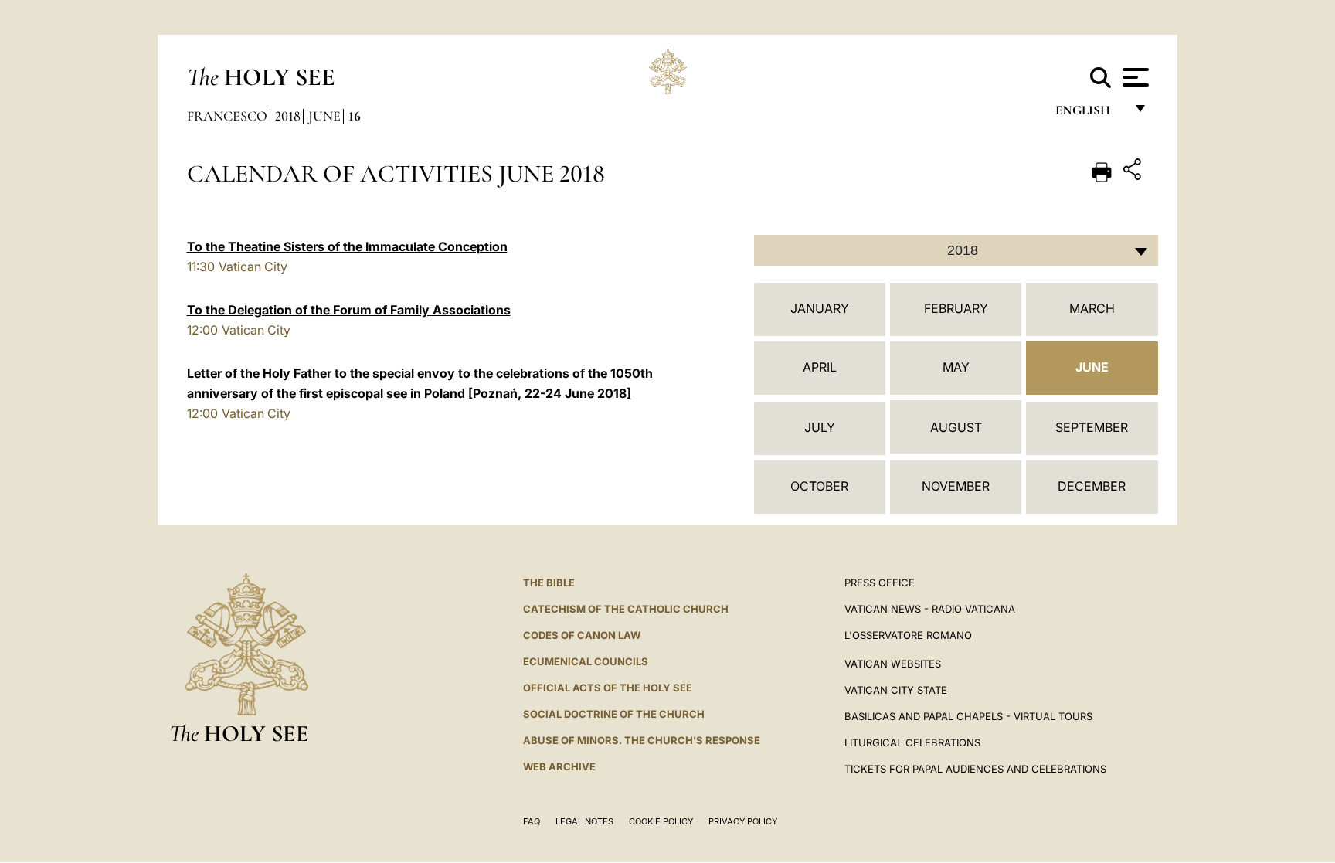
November (956, 486)
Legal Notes (584, 821)
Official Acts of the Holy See (607, 687)
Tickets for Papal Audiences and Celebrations (975, 769)
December (1092, 486)
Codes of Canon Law (581, 635)
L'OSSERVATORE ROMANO (908, 635)
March (1092, 308)
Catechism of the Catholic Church (626, 609)
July (819, 427)
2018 (288, 115)
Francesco (227, 115)
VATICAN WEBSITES (892, 663)
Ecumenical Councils (585, 661)
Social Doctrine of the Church (614, 714)
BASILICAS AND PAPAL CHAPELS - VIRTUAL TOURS (968, 716)
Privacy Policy (742, 821)
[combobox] (956, 250)
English (1090, 114)
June (324, 115)
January (819, 308)
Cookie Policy (661, 821)
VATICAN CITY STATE (895, 690)
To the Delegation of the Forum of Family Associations (349, 310)
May (956, 367)
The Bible (549, 582)
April (820, 367)
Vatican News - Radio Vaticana (929, 609)
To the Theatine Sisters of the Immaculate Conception (347, 246)
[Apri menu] (1134, 77)
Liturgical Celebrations (912, 742)
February (956, 308)
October (819, 486)
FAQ (531, 821)
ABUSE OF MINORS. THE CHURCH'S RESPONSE (641, 740)
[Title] (1134, 171)
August (956, 427)
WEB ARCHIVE (559, 766)
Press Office (879, 582)
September (1091, 427)
